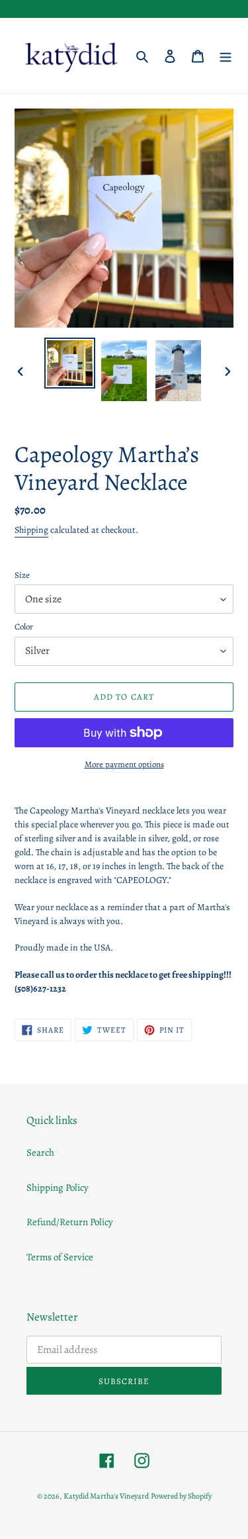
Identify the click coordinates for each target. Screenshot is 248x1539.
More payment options (124, 764)
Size (22, 575)
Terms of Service (59, 1257)
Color (24, 626)
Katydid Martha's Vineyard (106, 1496)
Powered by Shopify (181, 1496)
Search (40, 1152)
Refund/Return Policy (69, 1222)
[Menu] (225, 56)
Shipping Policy (57, 1187)
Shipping (31, 530)
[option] (70, 363)
